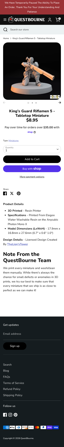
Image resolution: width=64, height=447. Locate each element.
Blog (6, 370)
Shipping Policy (12, 395)
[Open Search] (5, 29)
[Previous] (4, 102)
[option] (32, 71)
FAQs (6, 377)
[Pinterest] (15, 415)
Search (7, 364)
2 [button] (32, 102)
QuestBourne (27, 438)
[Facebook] (5, 415)
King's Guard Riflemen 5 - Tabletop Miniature (34, 38)
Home (6, 38)
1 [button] (28, 103)
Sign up (15, 346)
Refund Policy (11, 389)
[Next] (59, 102)
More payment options (32, 176)
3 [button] (36, 102)
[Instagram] (10, 415)
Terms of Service (13, 383)
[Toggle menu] (4, 20)
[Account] (50, 19)
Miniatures (14, 140)
